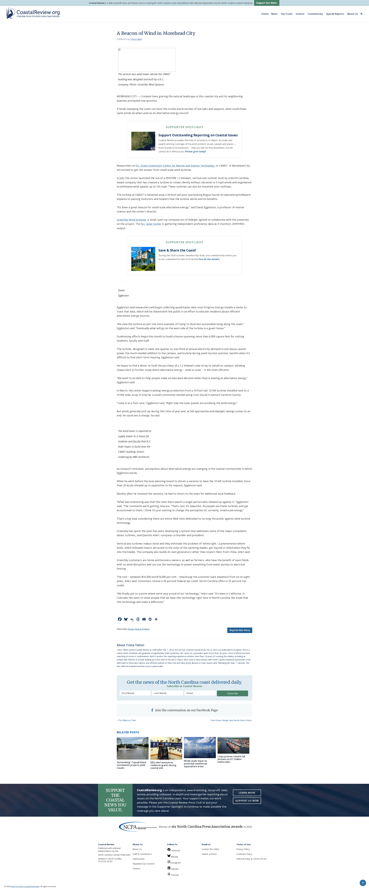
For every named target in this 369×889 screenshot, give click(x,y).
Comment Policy (244, 854)
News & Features (142, 629)
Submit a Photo (209, 854)
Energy (131, 629)
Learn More (247, 792)
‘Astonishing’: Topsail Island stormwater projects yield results (131, 765)
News (274, 13)
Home (265, 13)
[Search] (362, 14)
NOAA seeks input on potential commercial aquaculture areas (195, 763)
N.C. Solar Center (151, 224)
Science (300, 13)
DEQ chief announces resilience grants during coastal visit (163, 765)
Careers (136, 868)
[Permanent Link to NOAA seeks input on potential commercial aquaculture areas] (200, 747)
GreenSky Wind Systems (131, 219)
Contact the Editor (211, 849)
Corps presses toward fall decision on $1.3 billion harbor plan (231, 759)
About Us (352, 13)
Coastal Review (96, 3)
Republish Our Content (144, 863)
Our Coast (286, 13)
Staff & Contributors (142, 854)
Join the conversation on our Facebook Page (186, 710)
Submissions (139, 858)
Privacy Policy (243, 849)
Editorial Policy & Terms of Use (251, 858)
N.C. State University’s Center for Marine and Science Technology (174, 165)
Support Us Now (247, 800)
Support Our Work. (266, 2)
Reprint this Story (239, 630)
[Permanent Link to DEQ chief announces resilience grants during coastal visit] (166, 748)
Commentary (315, 13)
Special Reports (335, 13)
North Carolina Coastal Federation (114, 854)
